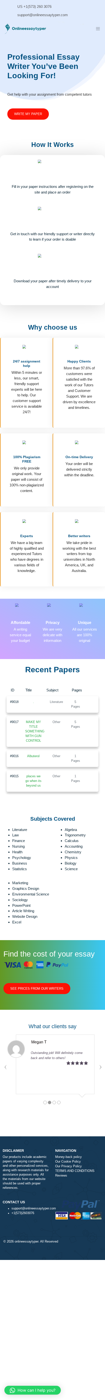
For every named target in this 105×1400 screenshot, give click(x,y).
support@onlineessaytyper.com (42, 15)
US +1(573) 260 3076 (34, 6)
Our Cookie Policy (68, 1161)
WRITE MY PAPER (28, 114)
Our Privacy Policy (68, 1166)
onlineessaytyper (26, 1241)
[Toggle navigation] (98, 29)
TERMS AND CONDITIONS (74, 1171)
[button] (32, 1390)
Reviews (61, 1175)
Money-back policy (68, 1157)
